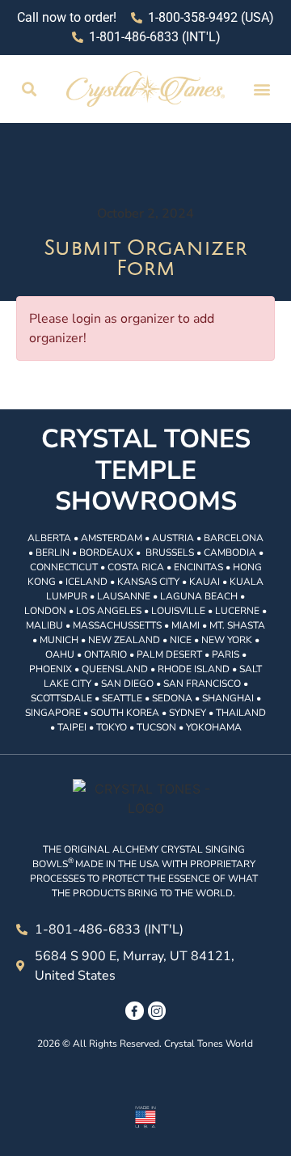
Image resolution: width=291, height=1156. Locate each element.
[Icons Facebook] (134, 1010)
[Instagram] (157, 1010)
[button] (29, 89)
